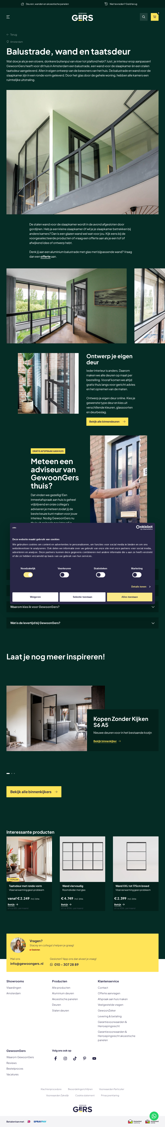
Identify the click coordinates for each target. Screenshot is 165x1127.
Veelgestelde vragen (110, 1004)
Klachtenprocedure (51, 1089)
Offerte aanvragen (109, 993)
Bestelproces (14, 1068)
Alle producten (61, 987)
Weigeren (35, 597)
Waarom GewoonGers (20, 1057)
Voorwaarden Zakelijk (57, 1095)
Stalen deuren (60, 1010)
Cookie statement (85, 1095)
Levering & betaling (110, 1016)
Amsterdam (13, 993)
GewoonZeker (107, 1010)
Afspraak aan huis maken (113, 999)
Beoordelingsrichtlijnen (80, 1089)
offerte (46, 256)
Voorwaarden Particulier (111, 1089)
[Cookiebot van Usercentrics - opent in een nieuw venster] (138, 527)
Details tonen (138, 586)
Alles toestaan (129, 597)
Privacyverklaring (110, 1095)
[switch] (64, 575)
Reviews (11, 1063)
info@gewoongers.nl (26, 963)
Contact (103, 987)
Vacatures (12, 1074)
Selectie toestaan (82, 597)
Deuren (56, 1004)
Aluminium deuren (63, 993)
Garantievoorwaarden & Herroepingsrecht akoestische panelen (116, 1036)
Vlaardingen (13, 987)
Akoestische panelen (65, 999)
